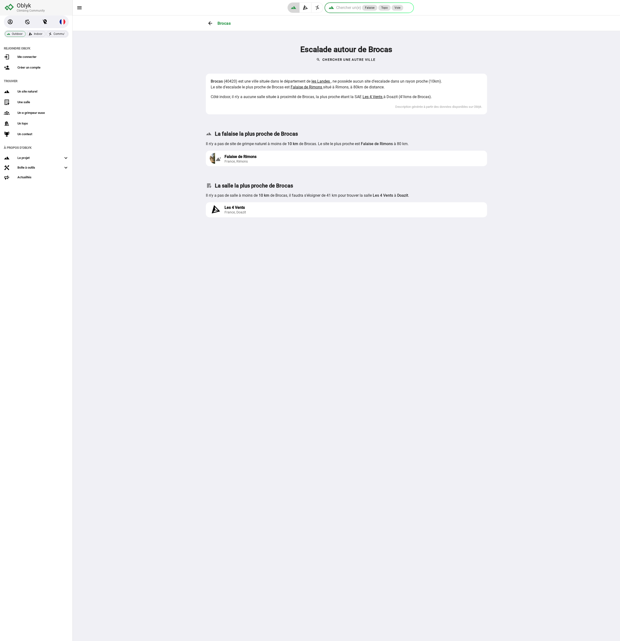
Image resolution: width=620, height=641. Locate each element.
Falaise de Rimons (307, 87)
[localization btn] (45, 21)
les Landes (321, 81)
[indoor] (305, 7)
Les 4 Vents (373, 96)
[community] (317, 7)
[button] (10, 21)
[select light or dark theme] (27, 21)
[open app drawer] (79, 8)
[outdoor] (293, 7)
